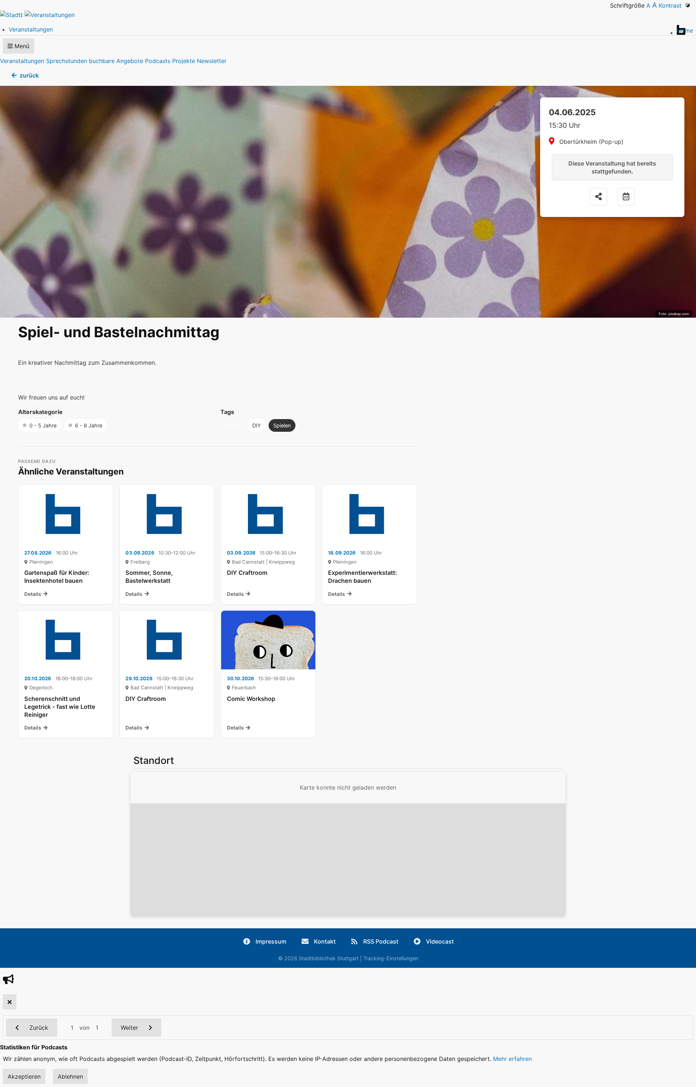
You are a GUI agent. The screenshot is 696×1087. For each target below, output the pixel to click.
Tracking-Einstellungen (390, 958)
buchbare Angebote (116, 60)
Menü (21, 46)
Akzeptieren (24, 1076)
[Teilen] (598, 196)
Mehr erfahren (512, 1058)
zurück (29, 75)
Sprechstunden (66, 60)
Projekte (183, 60)
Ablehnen (70, 1076)
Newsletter (212, 60)
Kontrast (672, 5)
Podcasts (157, 60)
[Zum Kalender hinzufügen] (626, 196)
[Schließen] (9, 1001)
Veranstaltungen (22, 60)
